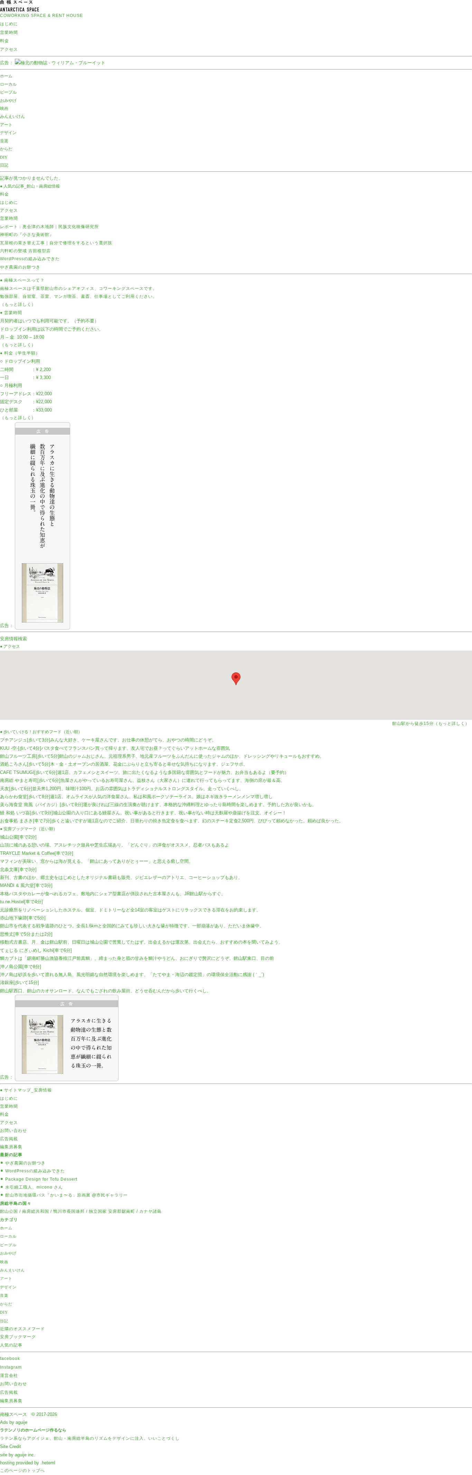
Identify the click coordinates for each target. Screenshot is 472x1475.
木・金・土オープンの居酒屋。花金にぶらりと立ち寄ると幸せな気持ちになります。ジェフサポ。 (124, 764)
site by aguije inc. (17, 1454)
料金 (4, 40)
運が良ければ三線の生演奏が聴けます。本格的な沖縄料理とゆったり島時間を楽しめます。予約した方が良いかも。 (158, 804)
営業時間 (9, 32)
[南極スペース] (19, 7)
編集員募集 (11, 1146)
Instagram (11, 1367)
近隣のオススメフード (22, 1328)
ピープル (8, 92)
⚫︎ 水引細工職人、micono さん (31, 1187)
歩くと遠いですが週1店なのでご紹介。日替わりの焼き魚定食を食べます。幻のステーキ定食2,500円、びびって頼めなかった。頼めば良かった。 (171, 820)
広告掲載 (9, 1138)
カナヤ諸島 (150, 1211)
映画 (4, 108)
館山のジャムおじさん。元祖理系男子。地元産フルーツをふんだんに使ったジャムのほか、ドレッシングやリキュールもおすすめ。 (162, 756)
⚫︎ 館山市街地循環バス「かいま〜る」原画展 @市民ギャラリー (64, 1195)
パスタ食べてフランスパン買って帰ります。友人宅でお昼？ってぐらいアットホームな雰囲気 (115, 748)
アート (6, 124)
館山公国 (9, 1211)
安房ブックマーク (18, 1336)
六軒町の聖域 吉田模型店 (25, 250)
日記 (4, 165)
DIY (4, 157)
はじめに (9, 23)
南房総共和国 (35, 1211)
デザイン (8, 132)
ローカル (8, 84)
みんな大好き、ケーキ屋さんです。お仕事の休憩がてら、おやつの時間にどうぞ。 (108, 740)
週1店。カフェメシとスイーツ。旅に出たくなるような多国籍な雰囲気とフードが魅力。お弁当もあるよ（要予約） (144, 772)
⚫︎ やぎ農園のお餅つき (23, 1163)
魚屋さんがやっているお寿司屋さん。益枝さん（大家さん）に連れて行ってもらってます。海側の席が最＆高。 (142, 780)
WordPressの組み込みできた (30, 258)
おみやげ (8, 100)
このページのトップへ (22, 1470)
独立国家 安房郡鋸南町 (112, 1211)
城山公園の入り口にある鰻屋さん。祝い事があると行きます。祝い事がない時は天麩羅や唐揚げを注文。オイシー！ (143, 812)
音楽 (4, 140)
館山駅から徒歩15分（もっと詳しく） (431, 723)
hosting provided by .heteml (27, 1462)
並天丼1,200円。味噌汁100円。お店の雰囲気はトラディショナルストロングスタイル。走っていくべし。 (122, 788)
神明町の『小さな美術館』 (27, 234)
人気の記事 (11, 1345)
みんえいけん (12, 116)
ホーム (6, 75)
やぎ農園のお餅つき (20, 267)
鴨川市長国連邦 (69, 1211)
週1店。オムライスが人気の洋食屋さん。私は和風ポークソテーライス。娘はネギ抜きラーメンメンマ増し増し (136, 796)
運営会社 (9, 1375)
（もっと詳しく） (18, 304)
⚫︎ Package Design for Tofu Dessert (38, 1179)
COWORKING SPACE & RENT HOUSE (41, 15)
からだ (6, 148)
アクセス (9, 49)
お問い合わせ (13, 1130)
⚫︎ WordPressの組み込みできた (32, 1171)
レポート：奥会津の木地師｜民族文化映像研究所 (49, 226)
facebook (10, 1358)
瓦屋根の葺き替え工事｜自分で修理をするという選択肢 (56, 242)
